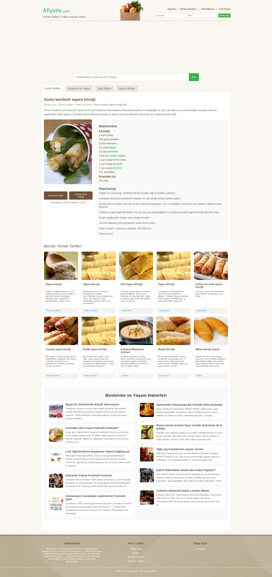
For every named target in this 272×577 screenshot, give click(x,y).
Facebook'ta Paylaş (81, 195)
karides (114, 139)
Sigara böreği (54, 284)
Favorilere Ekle (55, 195)
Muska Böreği (166, 349)
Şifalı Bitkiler (104, 88)
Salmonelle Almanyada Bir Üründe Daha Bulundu (189, 404)
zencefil (117, 164)
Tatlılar (199, 376)
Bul (194, 77)
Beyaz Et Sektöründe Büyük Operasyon (92, 404)
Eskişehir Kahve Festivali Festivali (88, 475)
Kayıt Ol (171, 9)
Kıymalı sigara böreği (58, 349)
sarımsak (112, 151)
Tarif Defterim (207, 9)
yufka (109, 135)
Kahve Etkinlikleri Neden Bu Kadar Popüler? (186, 470)
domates (111, 143)
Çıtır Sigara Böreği (131, 284)
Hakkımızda (136, 548)
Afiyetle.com (50, 104)
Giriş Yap (224, 15)
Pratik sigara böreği (94, 349)
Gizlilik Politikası (136, 557)
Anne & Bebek (127, 88)
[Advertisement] (136, 47)
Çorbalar (125, 376)
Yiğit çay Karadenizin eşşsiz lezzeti (179, 449)
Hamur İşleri (126, 310)
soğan (112, 147)
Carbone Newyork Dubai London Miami (182, 490)
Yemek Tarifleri (52, 88)
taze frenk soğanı (115, 155)
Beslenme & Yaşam (79, 88)
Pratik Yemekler (83, 104)
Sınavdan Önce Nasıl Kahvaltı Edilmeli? (92, 428)
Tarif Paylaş (224, 9)
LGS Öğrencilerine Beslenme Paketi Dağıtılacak (97, 451)
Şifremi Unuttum (188, 9)
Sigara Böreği (91, 284)
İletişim (136, 553)
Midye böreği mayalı (207, 349)
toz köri (117, 168)
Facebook (200, 548)
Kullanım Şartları (136, 561)
